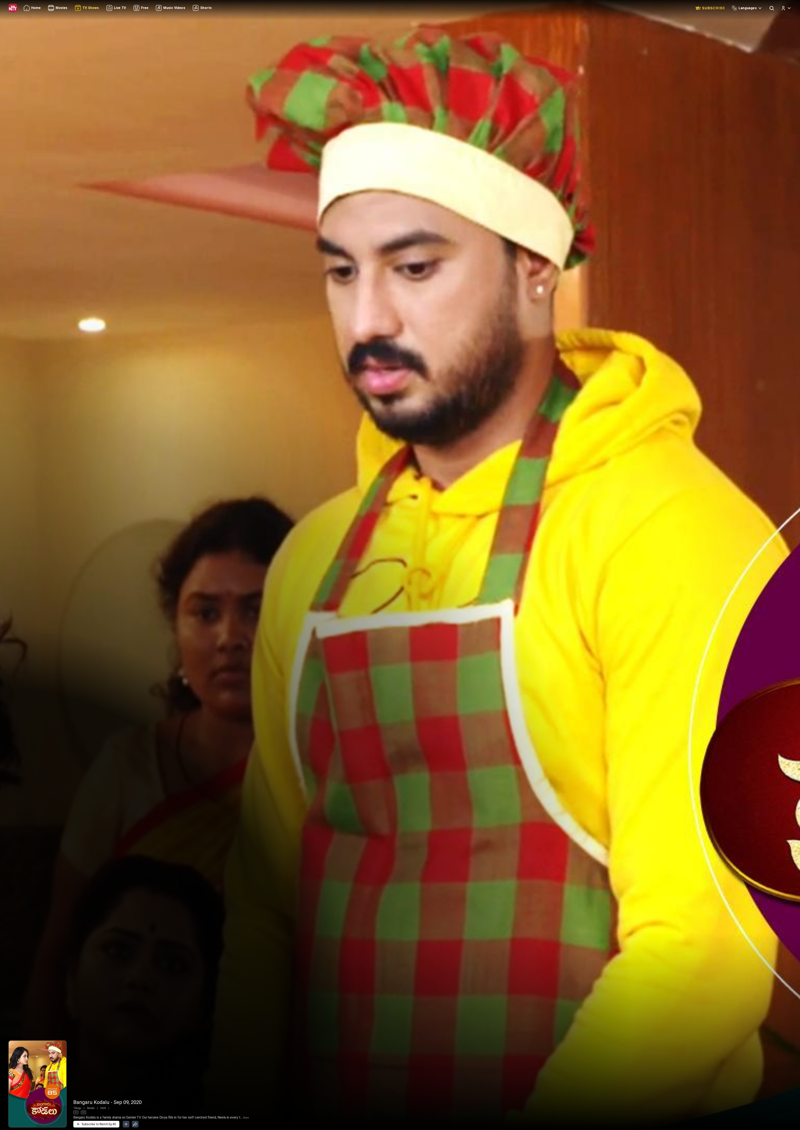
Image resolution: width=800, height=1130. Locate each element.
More (246, 1117)
